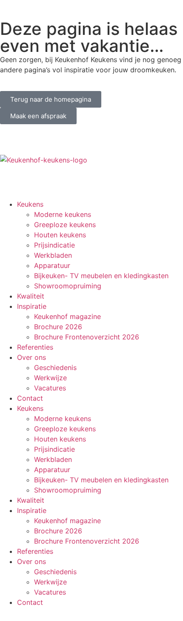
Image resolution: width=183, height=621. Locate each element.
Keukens (30, 204)
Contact (30, 398)
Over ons (31, 357)
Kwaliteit (30, 296)
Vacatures (50, 388)
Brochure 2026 (58, 326)
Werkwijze (50, 377)
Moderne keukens (62, 214)
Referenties (35, 347)
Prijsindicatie (54, 245)
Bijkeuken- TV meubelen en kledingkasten (101, 275)
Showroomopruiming (67, 286)
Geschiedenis (55, 367)
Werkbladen (53, 255)
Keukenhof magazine (67, 316)
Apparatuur (52, 265)
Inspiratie (31, 306)
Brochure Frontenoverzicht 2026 (86, 337)
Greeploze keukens (65, 224)
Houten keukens (60, 235)
